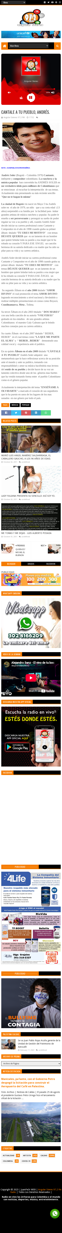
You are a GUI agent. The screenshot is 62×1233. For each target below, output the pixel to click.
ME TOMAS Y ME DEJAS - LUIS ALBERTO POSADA (26, 533)
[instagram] (59, 2)
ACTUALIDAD (8, 1156)
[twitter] (48, 2)
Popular (25, 405)
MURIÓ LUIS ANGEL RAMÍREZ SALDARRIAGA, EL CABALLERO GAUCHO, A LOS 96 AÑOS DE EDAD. (26, 457)
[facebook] (44, 2)
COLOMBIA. (8, 1161)
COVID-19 (26, 1161)
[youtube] (52, 2)
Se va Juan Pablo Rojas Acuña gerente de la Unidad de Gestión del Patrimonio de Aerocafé (39, 1043)
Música (15, 405)
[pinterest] (56, 2)
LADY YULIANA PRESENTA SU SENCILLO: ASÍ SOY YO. (28, 496)
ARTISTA (27, 1156)
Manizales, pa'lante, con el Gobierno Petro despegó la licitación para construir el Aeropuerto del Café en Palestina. (28, 1083)
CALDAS (44, 1156)
